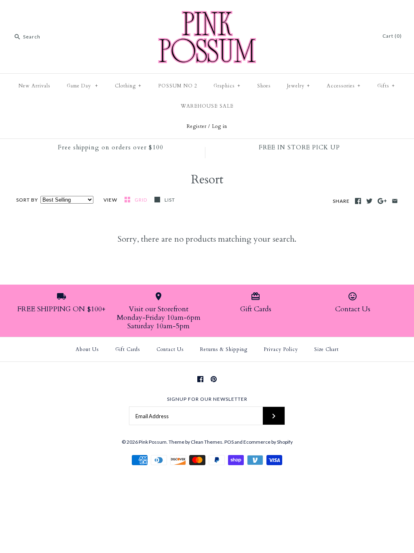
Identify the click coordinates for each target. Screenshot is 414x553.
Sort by (27, 200)
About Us (87, 349)
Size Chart (326, 349)
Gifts (386, 86)
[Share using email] (395, 201)
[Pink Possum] (207, 13)
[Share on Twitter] (369, 201)
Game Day (82, 86)
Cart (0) (392, 36)
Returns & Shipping (223, 349)
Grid (141, 200)
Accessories (344, 86)
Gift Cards (127, 349)
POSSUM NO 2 (177, 86)
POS (229, 442)
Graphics (227, 86)
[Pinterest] (214, 379)
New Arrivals (35, 86)
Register (197, 126)
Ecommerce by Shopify (268, 442)
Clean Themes (206, 442)
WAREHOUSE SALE (207, 106)
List (170, 200)
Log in (219, 126)
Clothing (128, 86)
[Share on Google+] (382, 201)
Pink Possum (153, 442)
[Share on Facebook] (358, 201)
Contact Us (170, 349)
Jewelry (298, 86)
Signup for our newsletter (207, 399)
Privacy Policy (281, 349)
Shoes (264, 86)
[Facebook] (200, 379)
